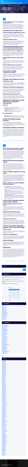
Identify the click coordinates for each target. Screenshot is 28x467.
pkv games (18, 51)
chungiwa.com (4, 340)
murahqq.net (4, 310)
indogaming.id (4, 362)
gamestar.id (3, 380)
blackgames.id (4, 407)
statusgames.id (4, 449)
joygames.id (3, 423)
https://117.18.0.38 (4, 313)
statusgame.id (4, 365)
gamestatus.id (4, 452)
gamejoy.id (3, 432)
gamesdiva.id (4, 369)
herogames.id (4, 371)
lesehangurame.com (5, 325)
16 (9, 295)
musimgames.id (4, 374)
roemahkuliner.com (4, 327)
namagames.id (4, 375)
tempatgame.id (4, 404)
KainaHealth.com (4, 347)
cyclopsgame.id (4, 430)
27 (15, 296)
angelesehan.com (4, 333)
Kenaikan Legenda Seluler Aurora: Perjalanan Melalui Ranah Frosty (13, 22)
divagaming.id (4, 361)
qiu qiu (3, 355)
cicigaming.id (4, 408)
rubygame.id (3, 390)
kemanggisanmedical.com (5, 344)
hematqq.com (4, 317)
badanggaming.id (4, 415)
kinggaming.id (4, 439)
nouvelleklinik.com (4, 346)
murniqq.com (4, 318)
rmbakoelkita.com (4, 332)
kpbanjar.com (4, 343)
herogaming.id (4, 360)
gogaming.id (3, 440)
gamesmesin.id (4, 367)
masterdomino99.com (5, 314)
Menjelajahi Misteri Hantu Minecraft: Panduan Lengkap (9, 283)
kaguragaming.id (4, 435)
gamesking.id (4, 445)
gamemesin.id (4, 377)
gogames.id (3, 447)
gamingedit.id (4, 409)
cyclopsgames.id (4, 424)
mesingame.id (4, 382)
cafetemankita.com (5, 336)
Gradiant (9, 465)
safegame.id (3, 393)
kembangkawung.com (5, 339)
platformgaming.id (4, 438)
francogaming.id (4, 411)
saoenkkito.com (4, 328)
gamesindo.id (4, 368)
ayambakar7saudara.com (5, 326)
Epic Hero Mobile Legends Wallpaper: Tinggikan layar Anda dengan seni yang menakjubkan (13, 149)
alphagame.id (4, 419)
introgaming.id (4, 397)
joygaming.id (3, 427)
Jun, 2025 (4, 19)
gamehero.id (3, 378)
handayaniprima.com (5, 329)
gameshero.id (4, 366)
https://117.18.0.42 (4, 309)
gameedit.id (3, 414)
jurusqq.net (3, 308)
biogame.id (3, 402)
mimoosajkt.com (4, 338)
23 (9, 296)
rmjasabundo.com (4, 337)
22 (18, 295)
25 (12, 296)
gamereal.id (3, 412)
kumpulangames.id (4, 401)
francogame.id (4, 416)
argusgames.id (4, 388)
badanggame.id (4, 420)
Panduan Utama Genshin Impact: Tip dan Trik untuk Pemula (10, 279)
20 (15, 295)
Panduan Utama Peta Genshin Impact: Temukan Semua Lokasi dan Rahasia (12, 277)
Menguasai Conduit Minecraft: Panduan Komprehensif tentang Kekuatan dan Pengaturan (13, 281)
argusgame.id (4, 391)
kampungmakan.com (5, 330)
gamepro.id (3, 453)
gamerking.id (4, 433)
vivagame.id (3, 383)
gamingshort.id (4, 410)
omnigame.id (4, 400)
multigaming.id (4, 442)
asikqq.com (3, 305)
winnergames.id (4, 387)
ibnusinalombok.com (5, 350)
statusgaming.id (4, 443)
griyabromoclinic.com (5, 353)
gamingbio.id (3, 394)
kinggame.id (3, 454)
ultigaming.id (3, 441)
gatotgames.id (4, 406)
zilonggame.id (4, 389)
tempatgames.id (4, 398)
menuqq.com (4, 319)
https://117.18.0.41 (4, 311)
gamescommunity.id (5, 421)
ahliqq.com (3, 307)
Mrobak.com (3, 334)
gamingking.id (4, 437)
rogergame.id (4, 418)
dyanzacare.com (4, 352)
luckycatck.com (4, 331)
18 (12, 295)
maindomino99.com (4, 312)
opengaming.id (4, 386)
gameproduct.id (4, 413)
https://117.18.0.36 (4, 306)
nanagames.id (4, 428)
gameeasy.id (3, 450)
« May (10, 299)
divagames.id (4, 372)
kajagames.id (4, 426)
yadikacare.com (4, 348)
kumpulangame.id (4, 403)
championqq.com (4, 315)
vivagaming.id (4, 364)
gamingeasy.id (4, 434)
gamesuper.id (4, 379)
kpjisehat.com (4, 341)
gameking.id (3, 451)
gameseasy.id (4, 444)
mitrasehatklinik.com (5, 342)
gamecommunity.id (4, 431)
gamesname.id (4, 446)
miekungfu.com (4, 335)
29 (18, 296)
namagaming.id (4, 363)
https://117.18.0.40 (4, 316)
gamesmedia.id (4, 425)
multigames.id (4, 448)
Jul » (19, 299)
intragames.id (4, 396)
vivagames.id (4, 373)
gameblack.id (4, 417)
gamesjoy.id (3, 422)
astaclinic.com (4, 349)
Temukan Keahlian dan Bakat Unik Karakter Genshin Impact (10, 276)
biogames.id (3, 395)
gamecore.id (3, 376)
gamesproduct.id (4, 405)
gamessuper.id (4, 370)
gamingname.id (4, 436)
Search (5, 266)
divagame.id (3, 384)
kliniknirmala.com (4, 345)
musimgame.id (4, 381)
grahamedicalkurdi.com (5, 351)
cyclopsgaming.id (4, 429)
